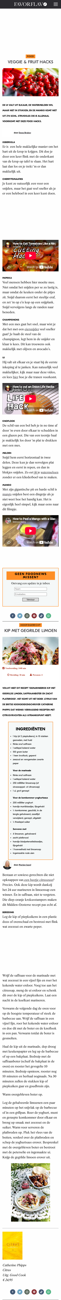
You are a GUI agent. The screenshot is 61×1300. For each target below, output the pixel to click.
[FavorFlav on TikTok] (41, 617)
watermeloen (49, 472)
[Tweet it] (20, 617)
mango (7, 494)
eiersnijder (32, 329)
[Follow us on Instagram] (27, 617)
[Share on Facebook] (13, 617)
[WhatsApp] (48, 617)
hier (15, 377)
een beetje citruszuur (38, 880)
